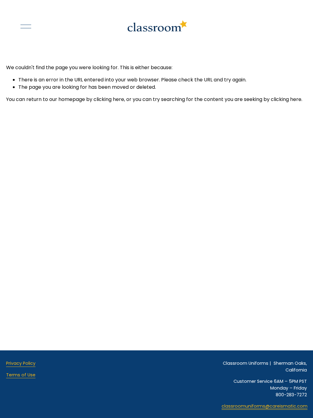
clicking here (109, 99)
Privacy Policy (20, 363)
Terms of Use (20, 375)
